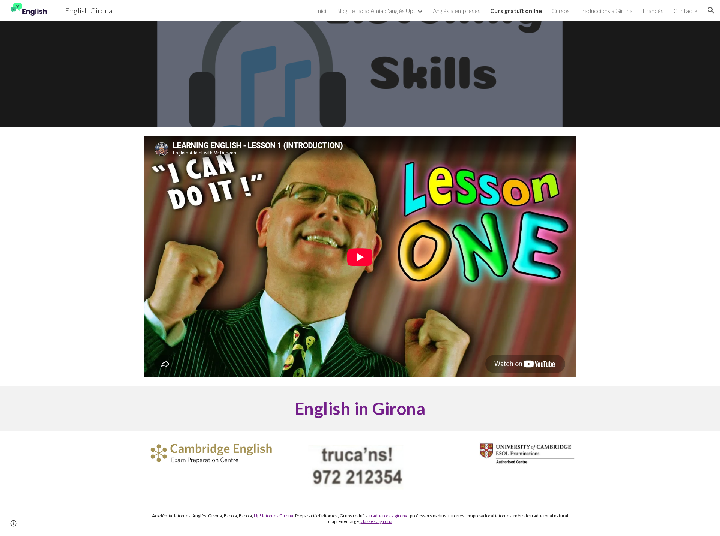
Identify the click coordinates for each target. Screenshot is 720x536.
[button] (711, 10)
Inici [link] (321, 10)
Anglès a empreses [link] (456, 10)
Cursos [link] (561, 10)
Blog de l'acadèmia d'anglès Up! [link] (375, 10)
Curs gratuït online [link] (516, 10)
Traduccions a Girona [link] (606, 10)
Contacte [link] (685, 10)
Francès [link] (652, 10)
